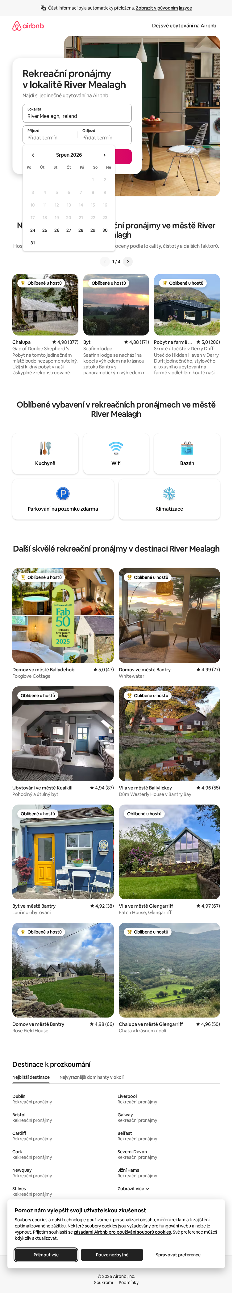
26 (56, 230)
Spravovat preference (178, 1255)
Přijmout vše (46, 1255)
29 (92, 230)
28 (80, 230)
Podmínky (129, 1282)
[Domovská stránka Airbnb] (28, 25)
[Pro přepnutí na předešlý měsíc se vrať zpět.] (33, 155)
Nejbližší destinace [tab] (31, 1077)
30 (105, 230)
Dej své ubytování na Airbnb (184, 25)
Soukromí (103, 1282)
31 (33, 243)
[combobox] (77, 116)
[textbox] (49, 137)
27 (68, 230)
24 (32, 230)
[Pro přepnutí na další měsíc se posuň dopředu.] (104, 155)
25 (44, 230)
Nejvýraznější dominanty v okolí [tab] (91, 1077)
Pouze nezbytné (112, 1255)
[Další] (128, 262)
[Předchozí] (105, 262)
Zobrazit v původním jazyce (164, 8)
